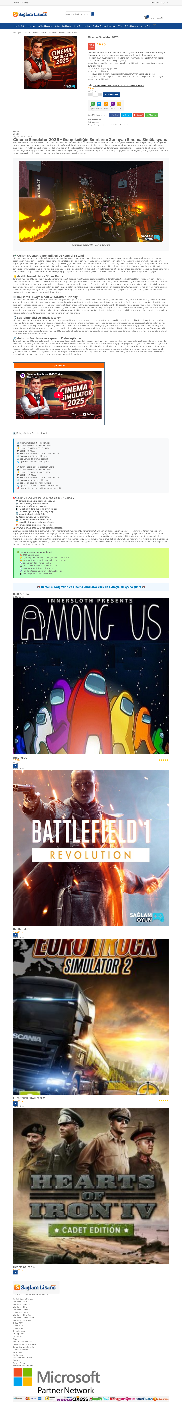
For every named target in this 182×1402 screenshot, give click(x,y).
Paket (90, 85)
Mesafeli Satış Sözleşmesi (24, 1344)
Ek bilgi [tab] (16, 134)
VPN (120, 26)
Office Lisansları (45, 26)
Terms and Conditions (23, 1365)
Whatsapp (152, 115)
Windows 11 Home (21, 1304)
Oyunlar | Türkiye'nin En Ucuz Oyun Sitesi (40, 32)
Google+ (140, 115)
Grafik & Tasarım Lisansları (104, 26)
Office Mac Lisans (63, 26)
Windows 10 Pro (20, 1307)
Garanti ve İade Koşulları (24, 1347)
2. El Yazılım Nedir (21, 1349)
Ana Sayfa (17, 32)
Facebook (115, 115)
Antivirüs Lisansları (82, 26)
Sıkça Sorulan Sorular (22, 1357)
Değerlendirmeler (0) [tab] (22, 136)
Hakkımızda (18, 2)
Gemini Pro (18, 1336)
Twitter (127, 115)
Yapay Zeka (146, 26)
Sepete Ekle (112, 94)
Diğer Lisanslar (131, 26)
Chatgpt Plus (18, 1333)
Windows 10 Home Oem (23, 1317)
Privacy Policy (19, 1363)
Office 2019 (18, 1328)
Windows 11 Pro (20, 1301)
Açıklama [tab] (17, 131)
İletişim (27, 2)
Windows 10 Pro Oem (22, 1315)
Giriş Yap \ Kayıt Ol (160, 2)
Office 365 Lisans (20, 1312)
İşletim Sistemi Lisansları (25, 26)
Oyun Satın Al (19, 1331)
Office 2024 (18, 1323)
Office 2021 (18, 1325)
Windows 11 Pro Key (22, 1320)
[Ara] (92, 14)
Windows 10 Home (21, 1309)
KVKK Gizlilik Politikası (23, 1341)
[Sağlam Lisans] (31, 14)
